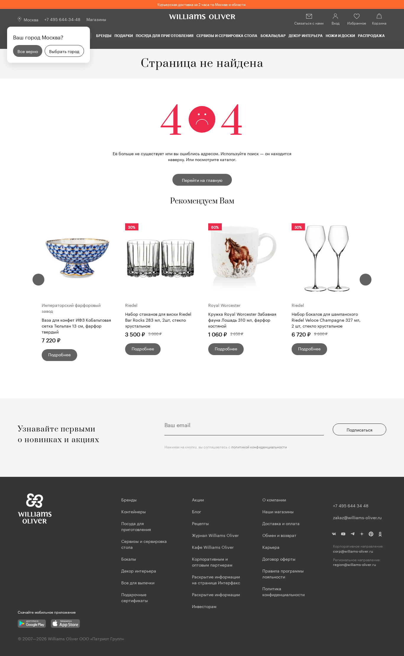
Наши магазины (278, 511)
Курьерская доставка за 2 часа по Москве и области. (202, 4)
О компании (274, 499)
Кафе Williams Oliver (213, 546)
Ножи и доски (340, 35)
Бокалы (128, 558)
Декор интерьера (306, 35)
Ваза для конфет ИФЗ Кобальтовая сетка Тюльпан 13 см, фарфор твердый (76, 325)
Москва (31, 19)
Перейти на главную (202, 180)
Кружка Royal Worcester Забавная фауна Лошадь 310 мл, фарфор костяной (242, 319)
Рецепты (200, 523)
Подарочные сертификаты (134, 597)
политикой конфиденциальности (259, 446)
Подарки (123, 35)
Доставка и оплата (281, 523)
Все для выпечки (137, 582)
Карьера (270, 546)
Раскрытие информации (216, 594)
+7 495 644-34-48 (62, 19)
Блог (196, 511)
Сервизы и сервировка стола (226, 35)
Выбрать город (64, 51)
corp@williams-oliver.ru (353, 551)
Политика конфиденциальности (283, 591)
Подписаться (359, 429)
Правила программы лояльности (283, 573)
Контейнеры (133, 511)
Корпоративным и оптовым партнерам (212, 561)
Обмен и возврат (279, 535)
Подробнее (59, 354)
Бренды (103, 35)
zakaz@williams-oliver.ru (357, 517)
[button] (38, 280)
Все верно (27, 51)
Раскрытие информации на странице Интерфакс (216, 579)
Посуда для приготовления (164, 35)
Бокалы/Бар (273, 35)
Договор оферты (278, 558)
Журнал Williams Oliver (215, 535)
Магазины (96, 19)
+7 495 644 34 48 (351, 505)
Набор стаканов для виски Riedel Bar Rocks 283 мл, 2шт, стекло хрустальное (158, 319)
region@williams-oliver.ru (354, 564)
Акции (198, 499)
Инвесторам (205, 606)
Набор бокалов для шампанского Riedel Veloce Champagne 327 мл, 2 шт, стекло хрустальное (326, 319)
